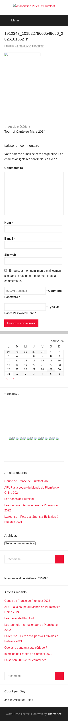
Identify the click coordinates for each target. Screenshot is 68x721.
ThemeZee (55, 714)
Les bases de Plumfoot (19, 498)
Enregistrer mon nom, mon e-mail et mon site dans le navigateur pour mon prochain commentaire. (32, 275)
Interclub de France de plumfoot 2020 (28, 653)
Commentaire (13, 167)
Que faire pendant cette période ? (25, 647)
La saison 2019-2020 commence (25, 660)
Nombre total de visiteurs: (21, 578)
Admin (40, 45)
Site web (10, 254)
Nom (8, 222)
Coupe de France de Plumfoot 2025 (27, 481)
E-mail (9, 238)
